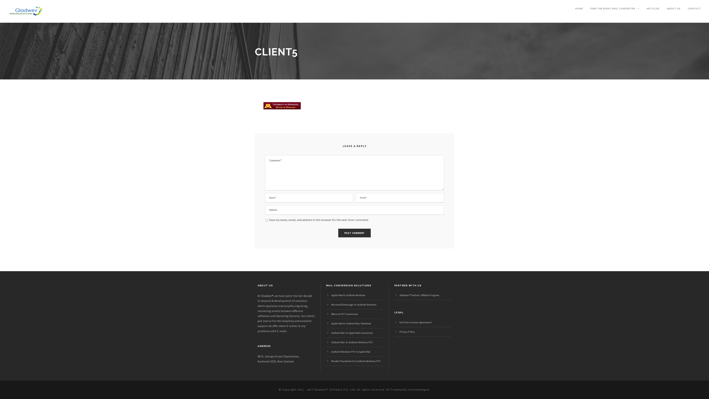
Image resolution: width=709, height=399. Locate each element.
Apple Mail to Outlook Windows (348, 295)
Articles (653, 8)
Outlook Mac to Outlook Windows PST (352, 342)
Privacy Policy (407, 331)
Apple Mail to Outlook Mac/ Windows (351, 323)
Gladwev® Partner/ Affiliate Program (419, 295)
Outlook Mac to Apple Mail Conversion (352, 333)
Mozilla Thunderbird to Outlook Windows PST (356, 361)
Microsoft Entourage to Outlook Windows (353, 304)
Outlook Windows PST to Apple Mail (350, 351)
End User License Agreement (415, 322)
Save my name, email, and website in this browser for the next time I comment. (319, 220)
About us (673, 8)
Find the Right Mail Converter (612, 8)
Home (579, 8)
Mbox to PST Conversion (344, 314)
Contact (694, 8)
